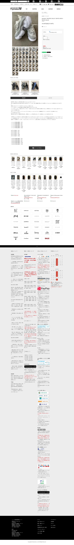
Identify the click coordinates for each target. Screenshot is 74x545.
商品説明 (23, 97)
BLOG (43, 9)
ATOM (41, 533)
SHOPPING (34, 9)
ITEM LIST (22, 4)
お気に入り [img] (45, 26)
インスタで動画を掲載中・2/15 (17, 123)
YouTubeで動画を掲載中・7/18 (17, 138)
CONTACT (59, 9)
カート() (61, 1)
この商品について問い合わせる (47, 56)
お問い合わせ (52, 4)
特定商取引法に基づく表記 (47, 48)
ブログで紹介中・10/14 (16, 135)
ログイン (48, 1)
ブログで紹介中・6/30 (15, 133)
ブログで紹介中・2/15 (15, 131)
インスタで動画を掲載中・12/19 (17, 126)
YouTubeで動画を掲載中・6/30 (17, 141)
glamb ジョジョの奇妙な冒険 (17, 202)
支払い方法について (41, 521)
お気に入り (54, 1)
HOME (12, 4)
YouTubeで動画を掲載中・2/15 (17, 139)
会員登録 (42, 1)
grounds (45, 12)
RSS (38, 533)
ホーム (43, 12)
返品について (45, 47)
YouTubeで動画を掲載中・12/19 (17, 142)
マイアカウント (53, 519)
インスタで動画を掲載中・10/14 (17, 127)
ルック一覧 (26, 198)
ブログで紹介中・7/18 (15, 130)
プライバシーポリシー (41, 529)
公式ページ (43, 353)
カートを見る (53, 525)
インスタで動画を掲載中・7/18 (17, 122)
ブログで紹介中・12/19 (16, 134)
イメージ (50, 97)
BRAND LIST (17, 4)
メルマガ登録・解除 (44, 4)
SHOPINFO (50, 9)
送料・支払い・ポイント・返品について (31, 4)
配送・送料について (41, 523)
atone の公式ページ (43, 385)
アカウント (36, 1)
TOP (26, 9)
